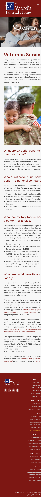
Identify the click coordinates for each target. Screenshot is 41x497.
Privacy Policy (28, 495)
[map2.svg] (13, 392)
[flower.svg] (17, 392)
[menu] (38, 4)
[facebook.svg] (5, 392)
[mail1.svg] (9, 392)
